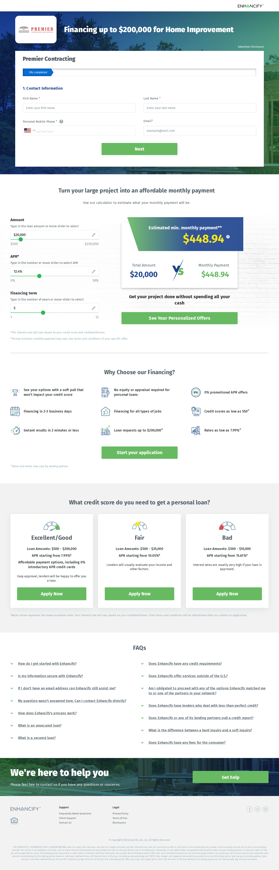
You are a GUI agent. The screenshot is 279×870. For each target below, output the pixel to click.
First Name (31, 98)
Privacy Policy (120, 813)
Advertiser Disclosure (251, 46)
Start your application (139, 452)
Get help (230, 777)
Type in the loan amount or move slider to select (44, 226)
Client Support (67, 818)
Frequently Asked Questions (75, 813)
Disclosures (119, 822)
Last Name (152, 98)
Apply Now (52, 593)
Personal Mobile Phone (40, 121)
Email (148, 121)
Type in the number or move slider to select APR (44, 263)
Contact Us (65, 822)
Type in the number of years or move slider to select (47, 299)
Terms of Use (120, 818)
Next (139, 149)
